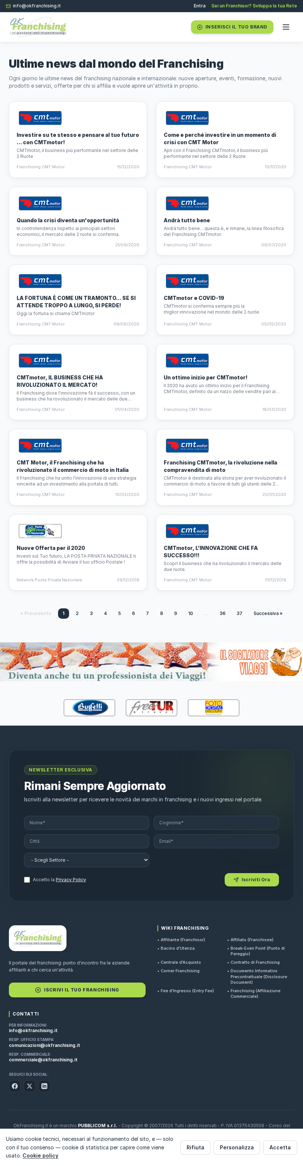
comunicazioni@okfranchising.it (44, 1045)
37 (239, 613)
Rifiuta (195, 1147)
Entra (199, 6)
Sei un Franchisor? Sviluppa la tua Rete (254, 6)
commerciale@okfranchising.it (43, 1059)
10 (190, 613)
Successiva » (268, 613)
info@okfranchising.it (37, 6)
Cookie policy (40, 1155)
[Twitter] (29, 1086)
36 (222, 613)
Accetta (280, 1147)
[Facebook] (15, 1086)
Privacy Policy (71, 879)
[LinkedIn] (44, 1086)
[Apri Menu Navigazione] (286, 27)
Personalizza (237, 1147)
